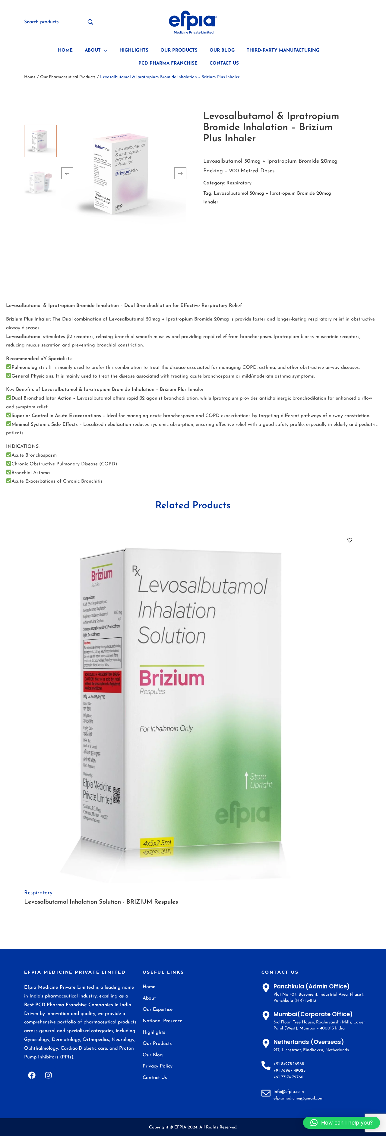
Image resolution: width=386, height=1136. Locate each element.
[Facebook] (31, 1075)
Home (30, 77)
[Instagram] (48, 1075)
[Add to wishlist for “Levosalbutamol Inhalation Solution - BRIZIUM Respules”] (350, 540)
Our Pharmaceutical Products (68, 77)
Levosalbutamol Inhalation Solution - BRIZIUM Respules (101, 902)
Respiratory (239, 183)
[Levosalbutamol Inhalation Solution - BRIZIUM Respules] (193, 705)
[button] (341, 1123)
